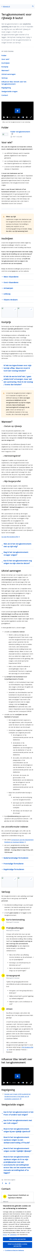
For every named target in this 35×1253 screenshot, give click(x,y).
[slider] (9, 117)
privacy (5, 1234)
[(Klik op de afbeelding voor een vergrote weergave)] (9, 312)
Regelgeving (6, 88)
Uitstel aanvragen (8, 74)
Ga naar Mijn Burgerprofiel (9, 537)
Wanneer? (5, 70)
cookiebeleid (13, 1234)
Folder (3, 55)
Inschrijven (5, 63)
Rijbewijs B (6, 6)
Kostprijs (4, 67)
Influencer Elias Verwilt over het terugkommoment (13, 83)
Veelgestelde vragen (9, 91)
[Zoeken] (33, 6)
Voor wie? (5, 59)
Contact (4, 95)
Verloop (4, 78)
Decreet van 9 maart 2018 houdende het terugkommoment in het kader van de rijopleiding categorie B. (17, 1096)
